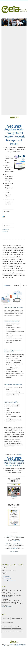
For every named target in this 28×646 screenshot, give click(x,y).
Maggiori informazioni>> (6, 596)
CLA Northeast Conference (14, 536)
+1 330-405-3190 (6, 576)
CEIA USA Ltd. (17, 540)
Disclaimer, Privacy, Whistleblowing (17, 644)
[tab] (7, 285)
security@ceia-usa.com (9, 580)
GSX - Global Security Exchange (14, 544)
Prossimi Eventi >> (14, 551)
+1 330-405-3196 (7, 578)
